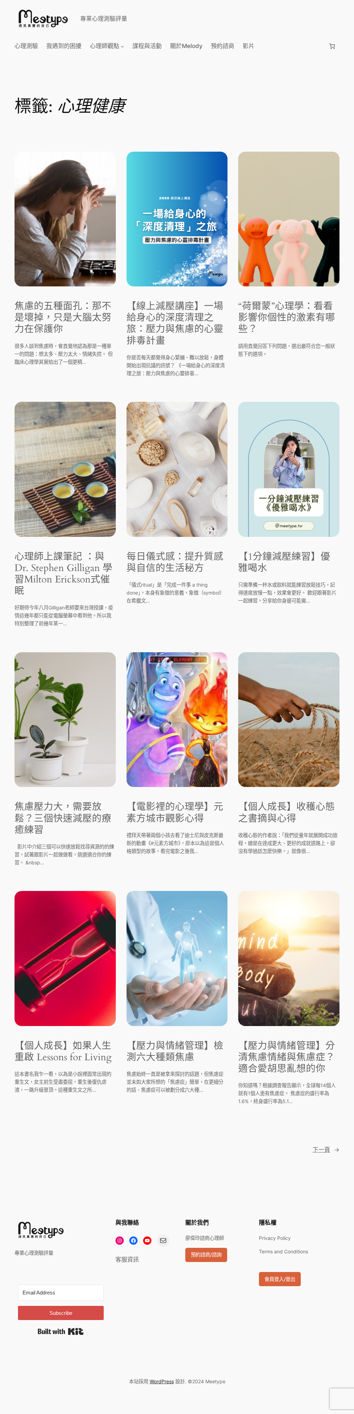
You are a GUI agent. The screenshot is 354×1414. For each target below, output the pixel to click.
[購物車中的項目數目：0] (332, 46)
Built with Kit (61, 1331)
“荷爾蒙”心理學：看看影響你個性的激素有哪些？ (286, 318)
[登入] (291, 46)
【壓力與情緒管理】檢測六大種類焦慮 (175, 1051)
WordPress (162, 1381)
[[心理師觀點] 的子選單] (122, 46)
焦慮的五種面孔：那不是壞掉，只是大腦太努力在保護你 (63, 318)
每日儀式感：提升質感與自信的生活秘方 (175, 562)
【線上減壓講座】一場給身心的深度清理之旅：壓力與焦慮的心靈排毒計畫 (175, 324)
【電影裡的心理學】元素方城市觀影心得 (175, 812)
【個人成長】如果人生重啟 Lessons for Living (63, 1051)
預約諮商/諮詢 (206, 1255)
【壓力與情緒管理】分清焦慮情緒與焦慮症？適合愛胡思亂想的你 (286, 1057)
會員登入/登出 (279, 1279)
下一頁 (326, 1149)
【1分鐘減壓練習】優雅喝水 (284, 562)
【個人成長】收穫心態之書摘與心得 (286, 812)
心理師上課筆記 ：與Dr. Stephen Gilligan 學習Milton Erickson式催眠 (63, 574)
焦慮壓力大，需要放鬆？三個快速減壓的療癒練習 (63, 818)
